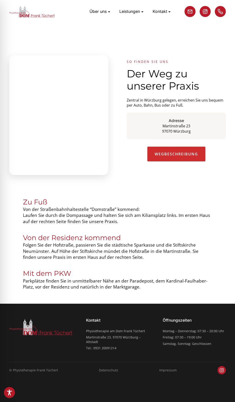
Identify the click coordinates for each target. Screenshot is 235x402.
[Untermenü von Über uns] (109, 11)
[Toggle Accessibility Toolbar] (9, 393)
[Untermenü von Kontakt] (169, 11)
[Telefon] (220, 11)
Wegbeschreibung (176, 154)
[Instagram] (205, 11)
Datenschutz (108, 370)
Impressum (168, 370)
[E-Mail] (190, 11)
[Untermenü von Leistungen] (142, 11)
